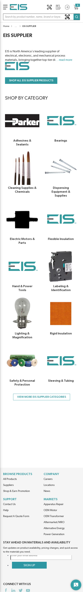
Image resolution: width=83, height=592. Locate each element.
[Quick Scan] (49, 7)
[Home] (18, 7)
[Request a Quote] (58, 7)
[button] (41, 17)
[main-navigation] (5, 7)
